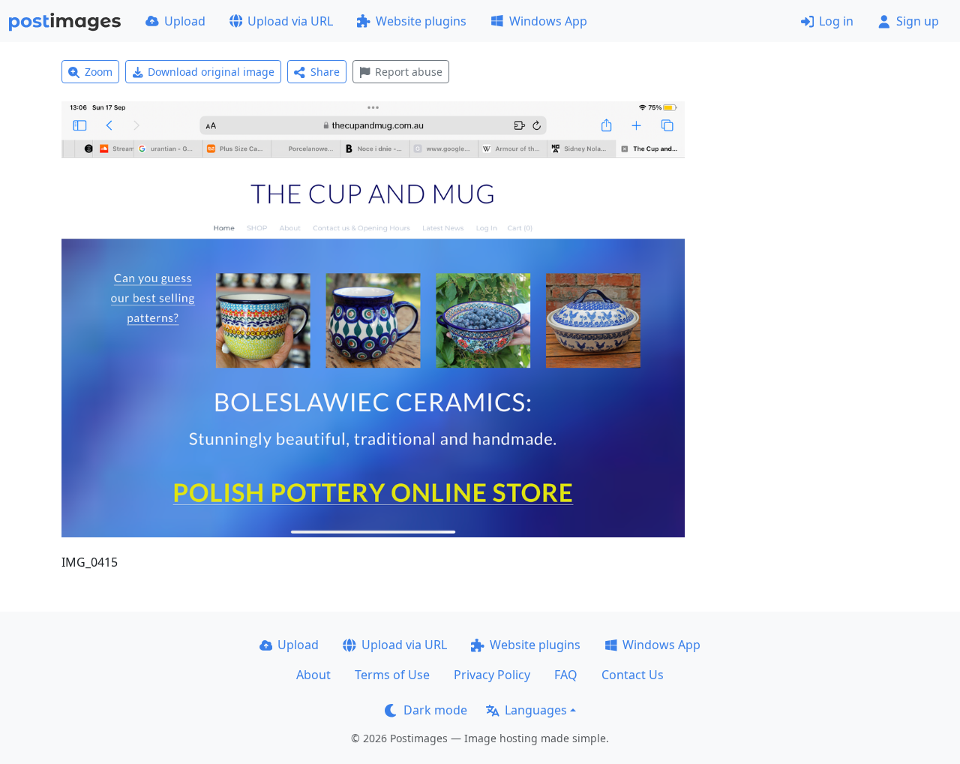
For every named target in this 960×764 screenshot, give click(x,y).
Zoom (98, 72)
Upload (185, 21)
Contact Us (633, 674)
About (313, 674)
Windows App (548, 21)
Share (325, 72)
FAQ (566, 674)
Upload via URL (290, 21)
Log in (836, 21)
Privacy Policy (492, 674)
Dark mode (435, 710)
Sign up (917, 21)
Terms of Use (392, 674)
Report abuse (408, 72)
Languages (536, 710)
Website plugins (421, 21)
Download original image (211, 72)
